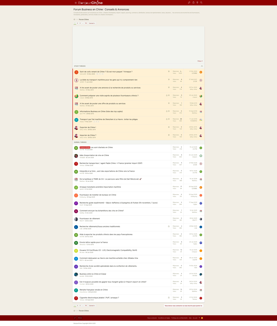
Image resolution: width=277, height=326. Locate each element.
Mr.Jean (82, 252)
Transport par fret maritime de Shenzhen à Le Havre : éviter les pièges (109, 119)
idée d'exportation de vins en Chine (94, 155)
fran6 (81, 205)
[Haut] (199, 318)
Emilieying (83, 197)
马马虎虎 (82, 157)
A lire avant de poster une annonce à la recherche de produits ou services (110, 88)
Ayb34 (82, 189)
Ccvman (82, 284)
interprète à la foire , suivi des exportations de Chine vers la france (107, 171)
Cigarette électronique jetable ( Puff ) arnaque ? (99, 298)
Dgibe (195, 204)
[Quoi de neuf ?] (197, 3)
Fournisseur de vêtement (90, 218)
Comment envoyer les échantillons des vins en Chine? (102, 211)
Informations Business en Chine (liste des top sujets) (101, 111)
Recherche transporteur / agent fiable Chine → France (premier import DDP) (111, 163)
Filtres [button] (199, 61)
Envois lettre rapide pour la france (94, 242)
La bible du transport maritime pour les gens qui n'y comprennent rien (108, 80)
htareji (82, 121)
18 (86, 23)
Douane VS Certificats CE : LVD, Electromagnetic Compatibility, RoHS (108, 250)
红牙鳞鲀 (194, 73)
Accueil (195, 318)
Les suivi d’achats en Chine (102, 147)
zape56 (194, 259)
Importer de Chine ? (88, 135)
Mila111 (82, 221)
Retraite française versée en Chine (94, 290)
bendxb (82, 276)
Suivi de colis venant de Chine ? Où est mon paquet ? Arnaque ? (106, 72)
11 (100, 74)
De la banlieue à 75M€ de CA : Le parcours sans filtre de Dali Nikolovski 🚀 (111, 179)
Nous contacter (152, 318)
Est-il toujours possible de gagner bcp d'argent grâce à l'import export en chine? (113, 282)
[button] (76, 3)
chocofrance (83, 292)
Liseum (82, 98)
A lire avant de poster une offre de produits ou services (102, 103)
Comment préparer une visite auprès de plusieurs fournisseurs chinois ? (109, 95)
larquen (194, 157)
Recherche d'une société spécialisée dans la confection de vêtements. (108, 266)
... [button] (82, 23)
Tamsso (82, 165)
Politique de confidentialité (179, 318)
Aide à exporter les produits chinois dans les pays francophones (106, 234)
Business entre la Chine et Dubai (93, 274)
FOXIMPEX (193, 121)
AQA (81, 268)
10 (97, 74)
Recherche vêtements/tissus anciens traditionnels (100, 226)
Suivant (91, 23)
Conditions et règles (164, 318)
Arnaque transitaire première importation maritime (100, 187)
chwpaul (194, 252)
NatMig (82, 213)
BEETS (82, 260)
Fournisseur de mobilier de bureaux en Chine (98, 195)
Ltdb (81, 228)
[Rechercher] (201, 3)
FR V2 (80, 318)
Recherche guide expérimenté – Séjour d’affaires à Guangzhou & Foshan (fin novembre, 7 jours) (119, 203)
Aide (190, 318)
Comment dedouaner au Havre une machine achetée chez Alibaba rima (109, 258)
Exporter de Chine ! (88, 127)
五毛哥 (82, 82)
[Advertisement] (138, 43)
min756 (82, 149)
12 (102, 74)
